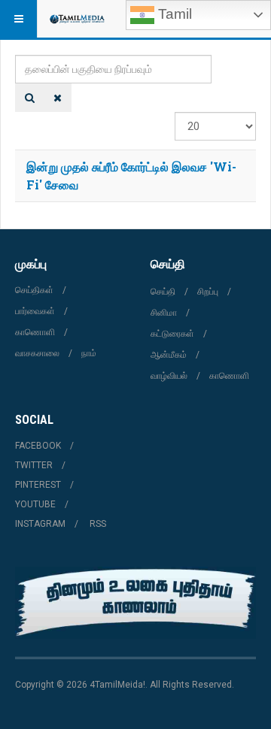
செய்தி (163, 291)
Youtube (35, 504)
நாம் (88, 353)
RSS (98, 524)
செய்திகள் (34, 290)
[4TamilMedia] (77, 19)
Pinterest (38, 484)
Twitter (34, 465)
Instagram (40, 524)
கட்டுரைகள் (172, 333)
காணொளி (35, 332)
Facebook (38, 445)
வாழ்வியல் (169, 376)
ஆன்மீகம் (169, 354)
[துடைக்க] (58, 97)
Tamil (173, 14)
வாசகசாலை (37, 353)
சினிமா (164, 312)
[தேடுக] (29, 97)
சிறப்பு (207, 291)
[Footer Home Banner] (135, 603)
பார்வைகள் (35, 311)
